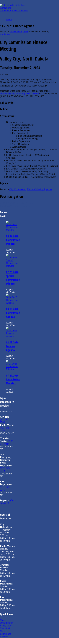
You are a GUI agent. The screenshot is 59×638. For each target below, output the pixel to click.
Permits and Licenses (5, 635)
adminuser (5, 34)
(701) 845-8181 (7, 501)
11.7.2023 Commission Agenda (16, 203)
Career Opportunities (6, 621)
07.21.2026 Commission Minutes (13, 379)
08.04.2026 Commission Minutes (13, 240)
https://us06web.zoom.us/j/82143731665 (19, 93)
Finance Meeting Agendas (39, 189)
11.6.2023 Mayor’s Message (15, 206)
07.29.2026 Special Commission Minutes (13, 277)
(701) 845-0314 (6, 442)
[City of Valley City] (12, 5)
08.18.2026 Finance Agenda (12, 346)
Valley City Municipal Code (5, 628)
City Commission (17, 189)
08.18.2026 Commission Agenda (13, 312)
